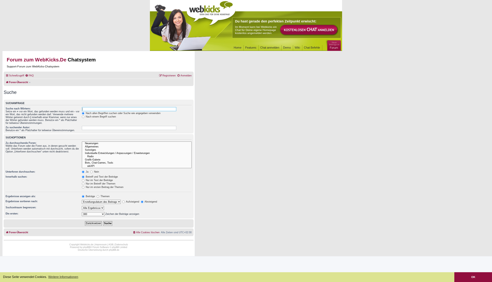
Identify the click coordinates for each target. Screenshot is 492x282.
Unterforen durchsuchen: (20, 171)
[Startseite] (211, 12)
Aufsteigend (132, 201)
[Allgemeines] (136, 146)
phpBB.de (114, 250)
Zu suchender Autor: (18, 127)
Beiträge (90, 196)
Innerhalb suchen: (16, 176)
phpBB (86, 247)
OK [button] (473, 277)
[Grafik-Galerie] (136, 159)
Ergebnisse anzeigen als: (21, 196)
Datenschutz (121, 244)
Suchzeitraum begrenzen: (21, 207)
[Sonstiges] (136, 150)
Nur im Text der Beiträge (99, 180)
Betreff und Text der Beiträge (101, 176)
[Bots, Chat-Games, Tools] (136, 163)
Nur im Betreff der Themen (100, 183)
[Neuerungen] (136, 143)
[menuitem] (29, 75)
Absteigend (150, 201)
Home (237, 47)
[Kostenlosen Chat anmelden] (309, 30)
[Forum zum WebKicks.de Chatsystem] (333, 45)
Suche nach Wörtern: (18, 108)
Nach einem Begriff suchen (100, 116)
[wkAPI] (136, 166)
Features (250, 47)
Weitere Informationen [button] (63, 277)
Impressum (101, 244)
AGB (110, 244)
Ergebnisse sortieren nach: (22, 201)
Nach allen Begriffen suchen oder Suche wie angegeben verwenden (122, 113)
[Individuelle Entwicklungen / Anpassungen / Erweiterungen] (136, 153)
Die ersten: (12, 213)
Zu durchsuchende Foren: (21, 142)
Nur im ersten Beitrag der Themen (104, 187)
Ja (86, 171)
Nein (96, 171)
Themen (105, 196)
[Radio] (136, 156)
